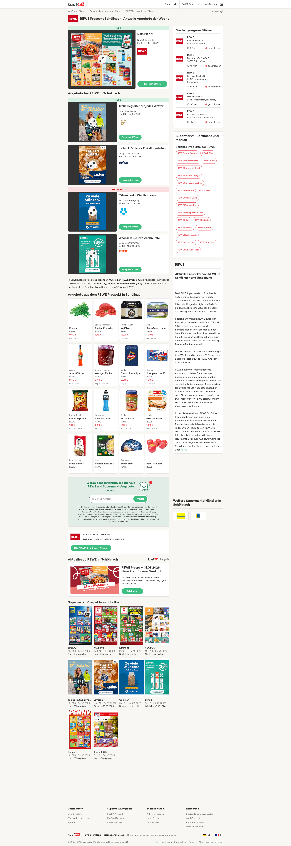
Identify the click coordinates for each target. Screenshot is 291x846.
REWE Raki (204, 190)
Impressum (166, 842)
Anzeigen (215, 11)
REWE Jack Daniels (187, 153)
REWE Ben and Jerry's (189, 175)
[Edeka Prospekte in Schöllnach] (198, 516)
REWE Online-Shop (187, 198)
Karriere (71, 822)
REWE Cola (209, 160)
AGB (201, 842)
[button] (118, 57)
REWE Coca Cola (186, 242)
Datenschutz (180, 842)
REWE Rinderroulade (188, 160)
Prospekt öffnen (152, 84)
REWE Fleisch (202, 220)
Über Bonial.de (75, 814)
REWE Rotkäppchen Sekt (190, 212)
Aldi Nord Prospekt (155, 814)
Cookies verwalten (214, 842)
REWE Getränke (186, 190)
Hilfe (156, 842)
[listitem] (80, 319)
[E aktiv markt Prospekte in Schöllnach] (181, 516)
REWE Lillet (183, 220)
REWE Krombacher (187, 205)
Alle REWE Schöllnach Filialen (91, 548)
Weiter (140, 498)
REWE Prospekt (114, 822)
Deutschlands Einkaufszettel (199, 814)
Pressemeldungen (194, 826)
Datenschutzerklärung (146, 517)
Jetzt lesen (132, 591)
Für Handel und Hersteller (80, 818)
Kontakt (192, 842)
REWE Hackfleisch (187, 235)
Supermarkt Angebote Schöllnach (106, 11)
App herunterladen (195, 822)
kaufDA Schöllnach (77, 11)
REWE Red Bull (207, 242)
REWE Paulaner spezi (188, 250)
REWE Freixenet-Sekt (189, 168)
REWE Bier (207, 153)
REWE (184, 449)
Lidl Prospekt (153, 822)
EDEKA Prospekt (115, 814)
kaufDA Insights (193, 818)
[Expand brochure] (101, 59)
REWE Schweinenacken (190, 183)
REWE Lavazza (185, 227)
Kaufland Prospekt (116, 818)
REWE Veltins (204, 227)
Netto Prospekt (154, 818)
